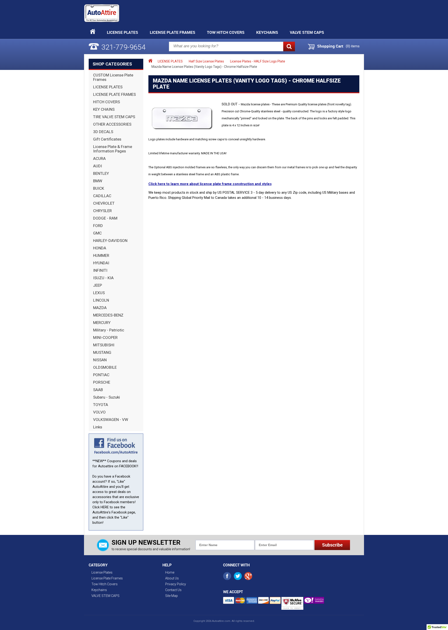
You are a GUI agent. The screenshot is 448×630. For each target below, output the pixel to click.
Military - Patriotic (108, 330)
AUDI (97, 166)
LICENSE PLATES (107, 87)
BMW (97, 181)
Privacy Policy (175, 584)
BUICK (98, 188)
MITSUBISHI (103, 345)
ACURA (99, 158)
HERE (105, 507)
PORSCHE (101, 382)
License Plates (122, 32)
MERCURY (102, 322)
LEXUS (99, 292)
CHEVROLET (104, 203)
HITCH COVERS (106, 102)
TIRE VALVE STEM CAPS (114, 116)
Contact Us (173, 590)
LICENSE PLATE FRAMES (114, 94)
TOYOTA (100, 404)
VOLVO (99, 412)
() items (353, 46)
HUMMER (101, 255)
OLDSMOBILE (105, 367)
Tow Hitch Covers (226, 32)
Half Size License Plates (206, 61)
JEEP (97, 285)
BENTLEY (101, 173)
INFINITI (100, 270)
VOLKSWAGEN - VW (110, 419)
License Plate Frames (172, 32)
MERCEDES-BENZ (108, 315)
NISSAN (100, 360)
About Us (172, 578)
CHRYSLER (102, 210)
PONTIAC (101, 374)
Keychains (267, 32)
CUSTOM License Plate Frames (113, 77)
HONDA (99, 248)
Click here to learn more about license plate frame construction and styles (210, 184)
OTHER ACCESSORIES (112, 124)
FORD (98, 225)
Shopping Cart (330, 46)
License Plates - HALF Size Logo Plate (257, 61)
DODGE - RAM (105, 218)
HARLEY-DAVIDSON (110, 240)
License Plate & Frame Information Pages (112, 148)
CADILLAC (102, 195)
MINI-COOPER (105, 337)
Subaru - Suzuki (106, 397)
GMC (97, 233)
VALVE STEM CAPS (307, 32)
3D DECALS (103, 131)
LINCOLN (101, 300)
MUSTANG (102, 352)
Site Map (171, 596)
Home (169, 572)
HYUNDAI (101, 263)
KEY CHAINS (104, 109)
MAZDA (100, 307)
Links (97, 427)
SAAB (98, 389)
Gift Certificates (107, 139)
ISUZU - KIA (103, 277)
